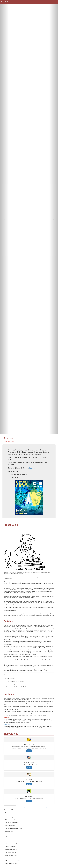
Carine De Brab (5, 2)
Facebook (32, 468)
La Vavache (36, 807)
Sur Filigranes (7, 724)
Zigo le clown (48, 807)
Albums (29, 750)
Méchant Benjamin (23, 807)
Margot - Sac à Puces (10, 807)
